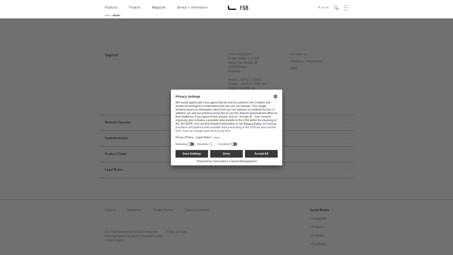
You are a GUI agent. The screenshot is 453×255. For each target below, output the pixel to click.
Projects (135, 7)
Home (107, 16)
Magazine (159, 7)
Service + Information (192, 7)
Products (111, 7)
